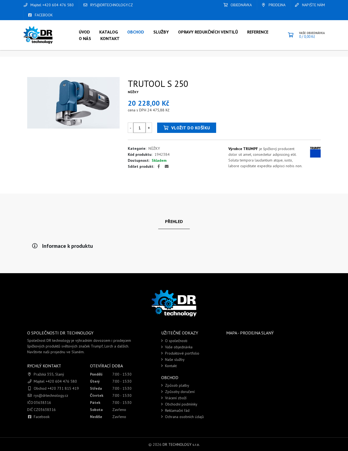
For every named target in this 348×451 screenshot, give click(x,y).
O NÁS (85, 38)
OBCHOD (135, 32)
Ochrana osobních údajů (184, 416)
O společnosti (175, 340)
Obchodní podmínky (180, 404)
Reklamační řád (176, 410)
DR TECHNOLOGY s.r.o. (181, 444)
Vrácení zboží (175, 397)
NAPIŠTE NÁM (313, 4)
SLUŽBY (161, 32)
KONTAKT (110, 38)
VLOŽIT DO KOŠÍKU (190, 127)
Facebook (41, 416)
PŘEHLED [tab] (174, 221)
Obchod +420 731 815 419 (56, 388)
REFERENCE (257, 32)
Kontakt (170, 365)
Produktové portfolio (181, 353)
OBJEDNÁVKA (240, 4)
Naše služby (174, 359)
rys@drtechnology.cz (111, 4)
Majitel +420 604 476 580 (51, 4)
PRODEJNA (276, 4)
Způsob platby (176, 385)
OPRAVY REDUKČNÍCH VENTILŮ (208, 32)
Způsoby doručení (179, 391)
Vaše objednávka (178, 347)
